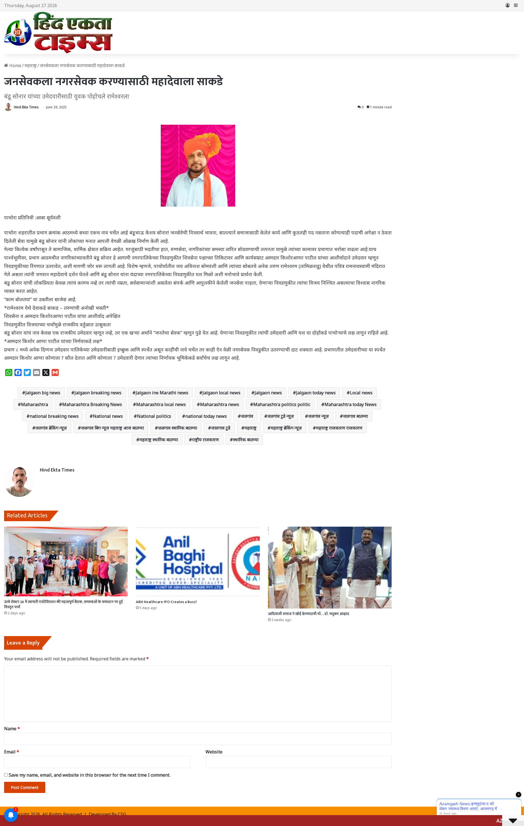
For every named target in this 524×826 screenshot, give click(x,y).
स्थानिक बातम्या (245, 440)
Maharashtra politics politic (281, 404)
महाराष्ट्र (31, 65)
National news (108, 416)
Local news (361, 393)
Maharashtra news (219, 404)
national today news (206, 416)
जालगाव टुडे (220, 428)
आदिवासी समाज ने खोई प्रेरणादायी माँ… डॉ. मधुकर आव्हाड (308, 614)
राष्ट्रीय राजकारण (205, 440)
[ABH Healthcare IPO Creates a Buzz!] (198, 562)
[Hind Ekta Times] (58, 32)
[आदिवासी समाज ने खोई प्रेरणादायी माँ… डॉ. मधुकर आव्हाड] (330, 568)
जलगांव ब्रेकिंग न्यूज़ (51, 428)
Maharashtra (34, 404)
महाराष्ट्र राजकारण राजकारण (339, 428)
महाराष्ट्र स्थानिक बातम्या (158, 440)
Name (12, 729)
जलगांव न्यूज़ (318, 416)
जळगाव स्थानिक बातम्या (177, 428)
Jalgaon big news (42, 393)
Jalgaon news (268, 393)
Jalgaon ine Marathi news (162, 393)
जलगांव (247, 416)
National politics (154, 416)
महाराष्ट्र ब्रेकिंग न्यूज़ (286, 428)
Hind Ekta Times (26, 107)
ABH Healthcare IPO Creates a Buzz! (166, 602)
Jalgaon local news (221, 393)
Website (214, 752)
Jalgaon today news (316, 393)
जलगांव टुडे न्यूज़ (280, 416)
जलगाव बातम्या (355, 416)
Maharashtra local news (161, 404)
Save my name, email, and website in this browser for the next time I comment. (89, 775)
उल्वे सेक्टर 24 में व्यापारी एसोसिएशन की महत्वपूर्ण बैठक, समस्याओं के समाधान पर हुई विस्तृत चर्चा (63, 604)
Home (14, 65)
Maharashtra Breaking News (92, 404)
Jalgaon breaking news (98, 393)
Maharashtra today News (350, 404)
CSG (122, 814)
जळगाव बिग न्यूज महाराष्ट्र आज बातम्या (112, 428)
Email (11, 752)
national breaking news (54, 416)
